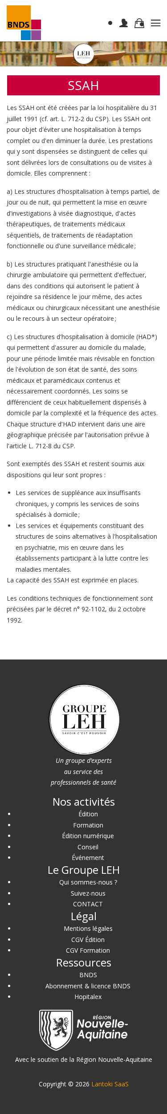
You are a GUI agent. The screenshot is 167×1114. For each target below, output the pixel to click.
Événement (88, 857)
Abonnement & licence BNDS (87, 986)
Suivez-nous (88, 893)
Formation (88, 825)
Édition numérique (88, 835)
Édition (88, 814)
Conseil (87, 847)
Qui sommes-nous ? (88, 882)
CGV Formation (88, 950)
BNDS (88, 975)
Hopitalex (88, 996)
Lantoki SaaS (110, 1084)
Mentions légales (88, 928)
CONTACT (88, 904)
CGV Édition (88, 939)
